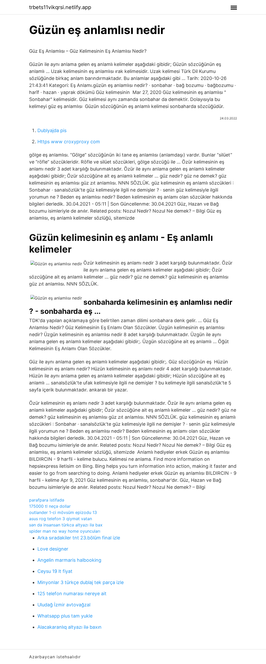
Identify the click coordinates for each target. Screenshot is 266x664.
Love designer (52, 549)
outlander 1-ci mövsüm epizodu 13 (63, 512)
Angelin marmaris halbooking (69, 560)
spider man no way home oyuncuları (64, 531)
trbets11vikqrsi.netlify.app (60, 7)
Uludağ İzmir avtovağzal (63, 604)
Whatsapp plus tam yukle (64, 616)
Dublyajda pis (51, 130)
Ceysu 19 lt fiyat (54, 571)
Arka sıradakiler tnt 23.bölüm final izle (78, 537)
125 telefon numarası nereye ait (72, 593)
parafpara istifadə (46, 500)
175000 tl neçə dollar (50, 506)
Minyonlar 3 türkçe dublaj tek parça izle (80, 582)
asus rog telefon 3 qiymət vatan (60, 518)
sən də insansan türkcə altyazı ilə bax (66, 524)
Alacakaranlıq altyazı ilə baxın (69, 627)
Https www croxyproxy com (68, 141)
